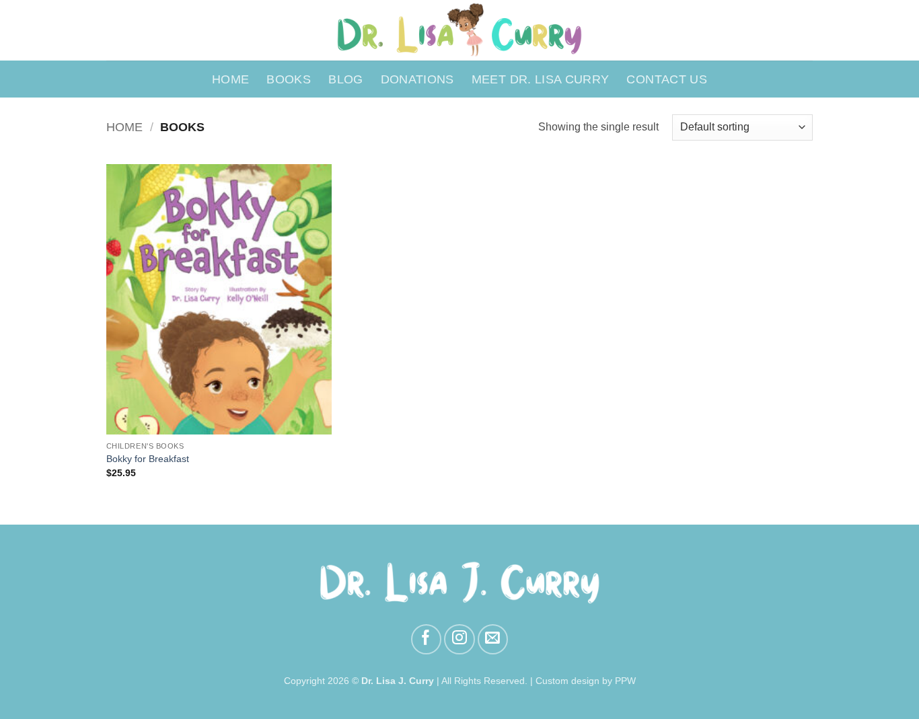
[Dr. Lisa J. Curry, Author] (459, 30)
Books (288, 79)
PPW (625, 680)
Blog (345, 79)
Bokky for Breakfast (147, 458)
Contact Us (666, 79)
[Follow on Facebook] (426, 639)
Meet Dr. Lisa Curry (541, 79)
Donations (417, 79)
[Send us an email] (493, 639)
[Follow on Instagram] (459, 639)
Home (230, 79)
